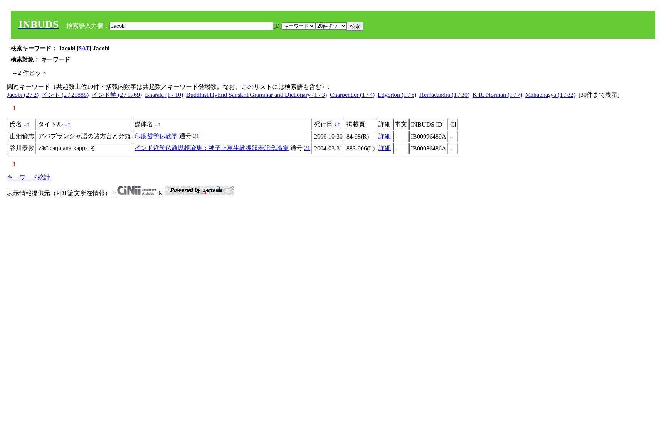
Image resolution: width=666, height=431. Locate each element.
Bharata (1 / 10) (164, 94)
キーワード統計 (28, 177)
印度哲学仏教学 (156, 136)
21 (196, 136)
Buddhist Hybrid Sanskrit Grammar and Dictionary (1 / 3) (256, 94)
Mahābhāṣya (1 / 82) (550, 94)
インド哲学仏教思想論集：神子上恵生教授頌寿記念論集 (212, 148)
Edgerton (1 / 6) (397, 94)
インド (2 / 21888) (65, 94)
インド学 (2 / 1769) (117, 94)
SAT (84, 48)
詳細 (384, 136)
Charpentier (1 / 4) (352, 94)
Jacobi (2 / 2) (23, 94)
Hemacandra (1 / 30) (444, 94)
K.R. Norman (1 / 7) (497, 94)
